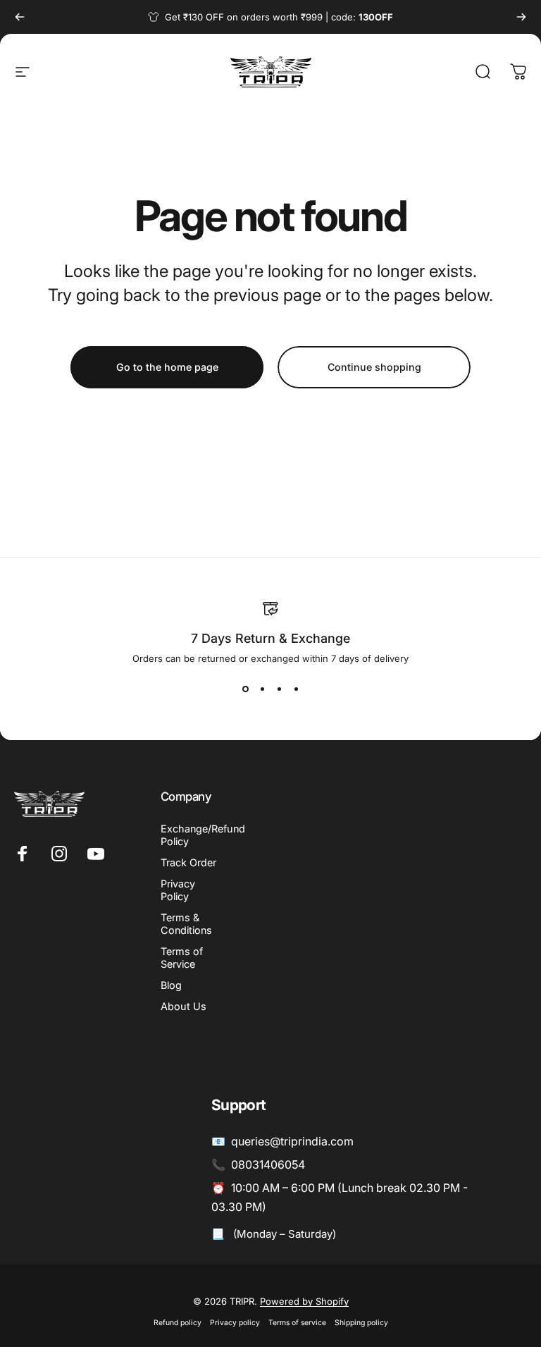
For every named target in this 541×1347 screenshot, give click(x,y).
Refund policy (177, 1322)
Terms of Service (182, 957)
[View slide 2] (262, 689)
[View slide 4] (295, 689)
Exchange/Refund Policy (203, 835)
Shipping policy (361, 1322)
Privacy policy (235, 1322)
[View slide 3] (278, 689)
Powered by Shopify (304, 1301)
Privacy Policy (178, 890)
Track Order (188, 862)
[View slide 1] (245, 689)
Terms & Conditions (186, 923)
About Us (183, 1006)
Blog (171, 985)
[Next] (521, 17)
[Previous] (19, 17)
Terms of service (297, 1322)
